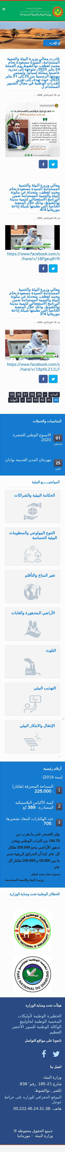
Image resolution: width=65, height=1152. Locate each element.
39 (12, 394)
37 (25, 394)
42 (42, 400)
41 (49, 400)
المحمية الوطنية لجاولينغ (41, 1021)
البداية (54, 394)
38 (18, 394)
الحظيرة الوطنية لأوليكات (40, 1016)
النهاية (14, 400)
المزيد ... (51, 43)
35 (39, 394)
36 (32, 394)
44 (29, 400)
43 (36, 400)
